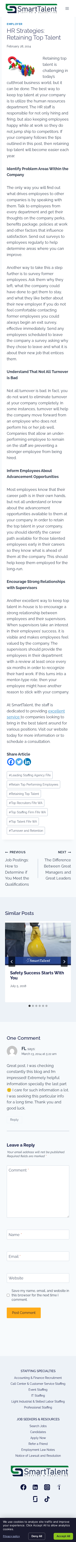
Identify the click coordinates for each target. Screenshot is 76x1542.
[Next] (64, 962)
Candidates (38, 1432)
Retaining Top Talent (24, 794)
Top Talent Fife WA (23, 821)
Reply (14, 1120)
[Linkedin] (27, 761)
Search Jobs (38, 1426)
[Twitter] (19, 761)
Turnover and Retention (26, 830)
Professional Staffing (38, 1407)
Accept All (63, 1536)
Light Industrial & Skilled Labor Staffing (38, 1401)
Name (15, 1234)
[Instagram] (47, 1487)
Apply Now (38, 1438)
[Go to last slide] (11, 962)
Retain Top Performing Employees (33, 784)
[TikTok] (47, 1499)
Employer (15, 24)
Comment (19, 1170)
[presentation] (38, 943)
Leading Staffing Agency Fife (30, 775)
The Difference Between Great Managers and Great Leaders (57, 865)
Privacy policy (11, 1536)
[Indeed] (59, 1487)
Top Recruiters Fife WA (25, 803)
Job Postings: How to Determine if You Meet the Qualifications (17, 868)
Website (16, 1278)
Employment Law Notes (38, 1449)
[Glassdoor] (35, 1499)
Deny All (36, 1536)
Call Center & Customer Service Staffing (38, 1383)
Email (15, 1256)
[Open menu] (67, 8)
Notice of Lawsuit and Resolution (38, 1455)
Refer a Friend (38, 1444)
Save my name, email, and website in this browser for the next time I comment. (40, 1295)
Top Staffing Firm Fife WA (27, 812)
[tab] (29, 1006)
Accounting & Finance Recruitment (38, 1378)
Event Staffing (38, 1389)
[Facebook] (11, 761)
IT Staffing (38, 1395)
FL (24, 1048)
